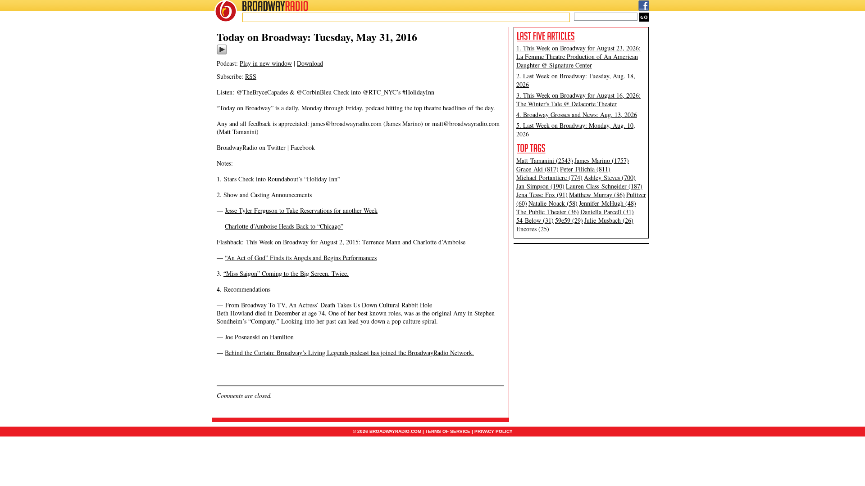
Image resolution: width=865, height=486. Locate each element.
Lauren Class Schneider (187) (604, 186)
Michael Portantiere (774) (549, 177)
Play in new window (266, 63)
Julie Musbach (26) (608, 220)
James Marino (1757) (601, 160)
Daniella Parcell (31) (607, 211)
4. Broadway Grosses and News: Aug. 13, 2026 (576, 114)
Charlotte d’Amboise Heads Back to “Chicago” (284, 226)
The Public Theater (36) (547, 211)
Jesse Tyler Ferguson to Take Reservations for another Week (301, 210)
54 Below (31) (535, 220)
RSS (250, 76)
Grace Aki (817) (537, 169)
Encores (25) (532, 229)
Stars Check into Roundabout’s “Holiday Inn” (282, 179)
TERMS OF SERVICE (447, 431)
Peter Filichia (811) (585, 169)
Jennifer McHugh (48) (607, 203)
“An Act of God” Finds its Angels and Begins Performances (301, 257)
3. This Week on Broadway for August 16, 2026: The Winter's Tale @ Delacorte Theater (578, 99)
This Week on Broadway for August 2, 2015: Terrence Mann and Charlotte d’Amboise (355, 242)
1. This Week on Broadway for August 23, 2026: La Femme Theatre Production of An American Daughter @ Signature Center (578, 56)
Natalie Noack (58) (553, 203)
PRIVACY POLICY (493, 431)
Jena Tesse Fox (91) (542, 194)
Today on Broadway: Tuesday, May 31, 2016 (317, 37)
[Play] (222, 53)
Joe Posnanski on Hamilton (259, 337)
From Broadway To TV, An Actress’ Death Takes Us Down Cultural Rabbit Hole (328, 305)
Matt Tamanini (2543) (544, 160)
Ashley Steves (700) (610, 177)
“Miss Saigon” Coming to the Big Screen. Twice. (286, 273)
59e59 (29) (569, 220)
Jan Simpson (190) (540, 186)
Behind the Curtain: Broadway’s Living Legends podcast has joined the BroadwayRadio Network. (349, 352)
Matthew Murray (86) (597, 194)
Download (310, 63)
